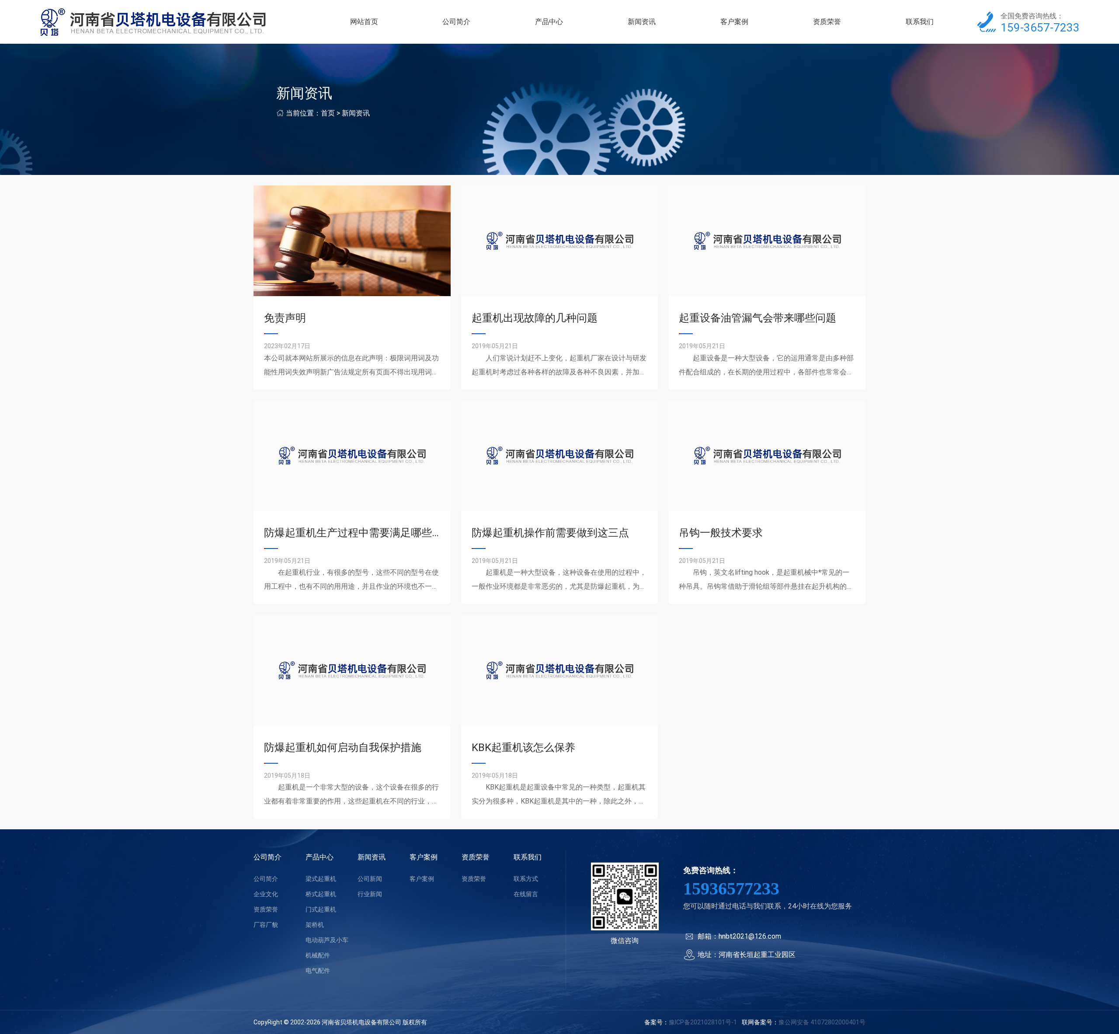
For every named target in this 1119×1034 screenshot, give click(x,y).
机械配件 (318, 955)
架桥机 (315, 924)
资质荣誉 (827, 21)
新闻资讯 (642, 21)
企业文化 (266, 894)
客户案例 (734, 21)
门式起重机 (321, 909)
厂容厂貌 (266, 924)
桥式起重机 (321, 894)
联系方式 (526, 878)
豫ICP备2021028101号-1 (703, 1022)
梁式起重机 (321, 878)
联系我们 (920, 21)
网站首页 (364, 21)
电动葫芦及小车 (327, 939)
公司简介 (456, 21)
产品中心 (549, 21)
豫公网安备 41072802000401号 (821, 1022)
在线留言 (526, 894)
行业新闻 (370, 894)
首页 (328, 113)
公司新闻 (370, 878)
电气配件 (318, 970)
